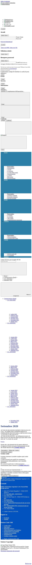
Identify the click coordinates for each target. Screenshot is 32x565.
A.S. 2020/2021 (8, 279)
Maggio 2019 (14, 395)
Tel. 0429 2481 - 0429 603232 (14, 494)
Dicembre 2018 (15, 400)
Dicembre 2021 (15, 318)
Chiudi (2, 79)
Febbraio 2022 (14, 315)
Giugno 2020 (14, 366)
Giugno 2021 (14, 340)
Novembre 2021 (15, 320)
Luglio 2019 (14, 392)
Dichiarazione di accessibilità (11, 531)
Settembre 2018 (15, 405)
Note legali (7, 527)
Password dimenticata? (6, 41)
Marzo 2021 (14, 341)
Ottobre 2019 (14, 375)
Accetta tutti (6, 452)
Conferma (8, 120)
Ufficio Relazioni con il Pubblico (12, 530)
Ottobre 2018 (14, 403)
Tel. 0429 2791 (8, 500)
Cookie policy (7, 525)
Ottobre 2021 (14, 321)
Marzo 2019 (14, 396)
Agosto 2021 (14, 337)
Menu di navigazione (21, 295)
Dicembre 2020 (15, 346)
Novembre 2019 (15, 373)
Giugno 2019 (14, 393)
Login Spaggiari (13, 68)
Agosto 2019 (14, 390)
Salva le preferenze (13, 475)
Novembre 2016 (15, 420)
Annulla (3, 120)
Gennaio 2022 (14, 317)
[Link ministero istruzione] (8, 3)
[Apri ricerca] (18, 127)
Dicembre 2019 (15, 372)
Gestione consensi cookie (10, 536)
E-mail (18, 62)
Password (18, 38)
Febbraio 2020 (14, 369)
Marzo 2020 (14, 367)
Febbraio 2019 (14, 397)
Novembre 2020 (15, 347)
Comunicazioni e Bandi (10, 277)
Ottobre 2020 (14, 349)
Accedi (3, 28)
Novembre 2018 (15, 402)
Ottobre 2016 (14, 422)
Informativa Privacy (9, 528)
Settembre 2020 (15, 350)
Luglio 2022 (14, 314)
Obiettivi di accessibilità (10, 533)
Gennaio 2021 (14, 344)
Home (5, 276)
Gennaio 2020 (14, 370)
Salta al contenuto (5, 1)
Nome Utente (19, 37)
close (2, 149)
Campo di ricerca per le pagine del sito (11, 259)
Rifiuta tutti (14, 450)
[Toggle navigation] (14, 142)
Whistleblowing (8, 534)
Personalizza (4, 450)
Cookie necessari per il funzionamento (11, 470)
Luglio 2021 (14, 338)
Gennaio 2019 (14, 399)
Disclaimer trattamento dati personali (10, 551)
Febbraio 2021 (14, 343)
